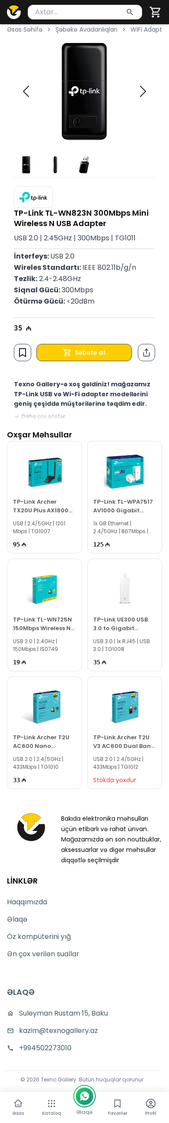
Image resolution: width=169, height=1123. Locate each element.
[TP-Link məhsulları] (33, 197)
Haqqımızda (27, 902)
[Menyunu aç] (51, 1103)
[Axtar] (130, 12)
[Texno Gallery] (14, 12)
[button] (155, 12)
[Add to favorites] (22, 352)
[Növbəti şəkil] (143, 91)
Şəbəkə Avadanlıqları (86, 29)
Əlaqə (17, 919)
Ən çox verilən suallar (43, 954)
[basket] (155, 12)
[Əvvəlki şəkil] (26, 91)
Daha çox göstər (43, 416)
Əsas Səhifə (24, 29)
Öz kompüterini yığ (39, 937)
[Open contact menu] (84, 1096)
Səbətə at (90, 352)
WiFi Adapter (149, 29)
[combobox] (85, 12)
